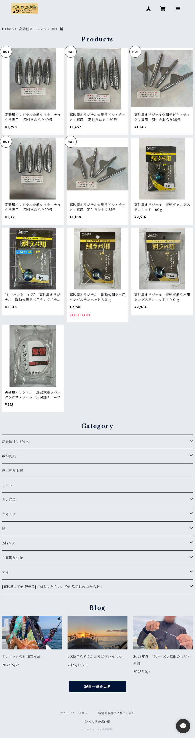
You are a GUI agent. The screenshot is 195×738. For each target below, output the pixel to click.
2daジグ (8, 543)
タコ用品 (9, 500)
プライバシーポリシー (75, 713)
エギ (5, 572)
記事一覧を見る (97, 686)
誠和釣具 (9, 456)
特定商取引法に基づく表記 (116, 713)
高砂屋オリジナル (33, 29)
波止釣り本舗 (14, 471)
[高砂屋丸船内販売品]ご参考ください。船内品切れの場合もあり (52, 587)
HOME (8, 29)
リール (7, 485)
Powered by (92, 729)
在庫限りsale (12, 558)
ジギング (9, 514)
